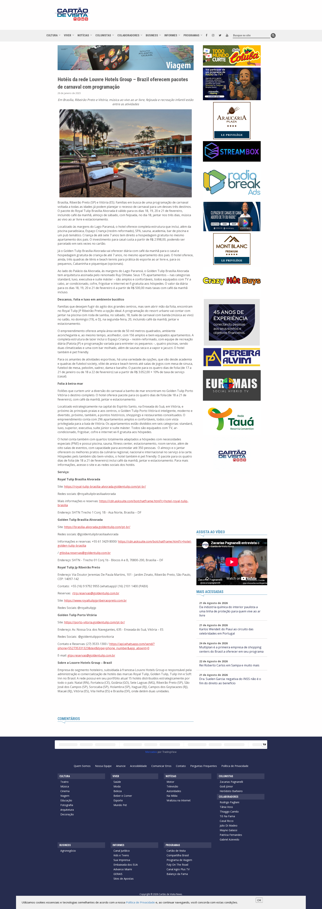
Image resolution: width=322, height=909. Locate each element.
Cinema (65, 791)
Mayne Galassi (228, 830)
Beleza (117, 791)
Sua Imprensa (121, 860)
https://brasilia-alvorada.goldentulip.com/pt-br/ (97, 527)
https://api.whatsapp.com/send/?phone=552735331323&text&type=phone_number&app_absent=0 (106, 646)
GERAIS (117, 874)
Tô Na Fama (227, 816)
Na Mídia (172, 795)
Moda (117, 786)
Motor (170, 782)
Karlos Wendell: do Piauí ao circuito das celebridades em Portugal (226, 631)
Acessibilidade (138, 766)
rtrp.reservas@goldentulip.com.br (95, 593)
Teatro (64, 782)
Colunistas (103, 35)
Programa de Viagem (179, 860)
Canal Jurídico (121, 850)
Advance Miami (122, 869)
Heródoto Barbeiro (231, 791)
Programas (191, 35)
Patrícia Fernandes (231, 835)
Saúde (117, 782)
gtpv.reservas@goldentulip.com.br (91, 655)
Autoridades (174, 791)
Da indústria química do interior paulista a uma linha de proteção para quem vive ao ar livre (230, 611)
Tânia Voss (226, 807)
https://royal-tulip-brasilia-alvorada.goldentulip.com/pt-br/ (105, 486)
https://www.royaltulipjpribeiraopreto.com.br (95, 600)
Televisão (172, 786)
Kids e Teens (121, 855)
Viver (67, 35)
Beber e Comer (122, 795)
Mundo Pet (120, 805)
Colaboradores (128, 35)
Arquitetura (67, 809)
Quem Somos (82, 766)
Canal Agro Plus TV (178, 869)
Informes (170, 35)
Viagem (64, 795)
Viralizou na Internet (179, 800)
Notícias (83, 35)
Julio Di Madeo (228, 825)
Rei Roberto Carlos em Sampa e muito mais (229, 665)
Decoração (67, 814)
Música (64, 786)
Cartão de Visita (176, 850)
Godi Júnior (226, 786)
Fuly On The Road (177, 864)
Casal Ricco (226, 821)
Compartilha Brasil (178, 855)
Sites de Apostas (123, 878)
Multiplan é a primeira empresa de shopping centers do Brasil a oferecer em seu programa (231, 649)
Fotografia (66, 805)
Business (152, 35)
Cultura (52, 35)
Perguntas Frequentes (203, 766)
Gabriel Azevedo (229, 839)
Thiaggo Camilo (229, 811)
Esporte (118, 800)
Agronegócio (68, 850)
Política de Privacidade (234, 766)
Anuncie (121, 766)
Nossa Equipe (103, 766)
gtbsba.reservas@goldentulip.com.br (85, 553)
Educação (66, 800)
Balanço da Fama (177, 874)
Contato (181, 766)
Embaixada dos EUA (125, 864)
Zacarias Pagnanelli (231, 782)
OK (259, 900)
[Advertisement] (194, 16)
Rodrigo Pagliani (229, 802)
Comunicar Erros (161, 766)
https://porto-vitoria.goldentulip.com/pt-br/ (94, 622)
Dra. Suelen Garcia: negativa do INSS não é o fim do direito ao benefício (230, 681)
